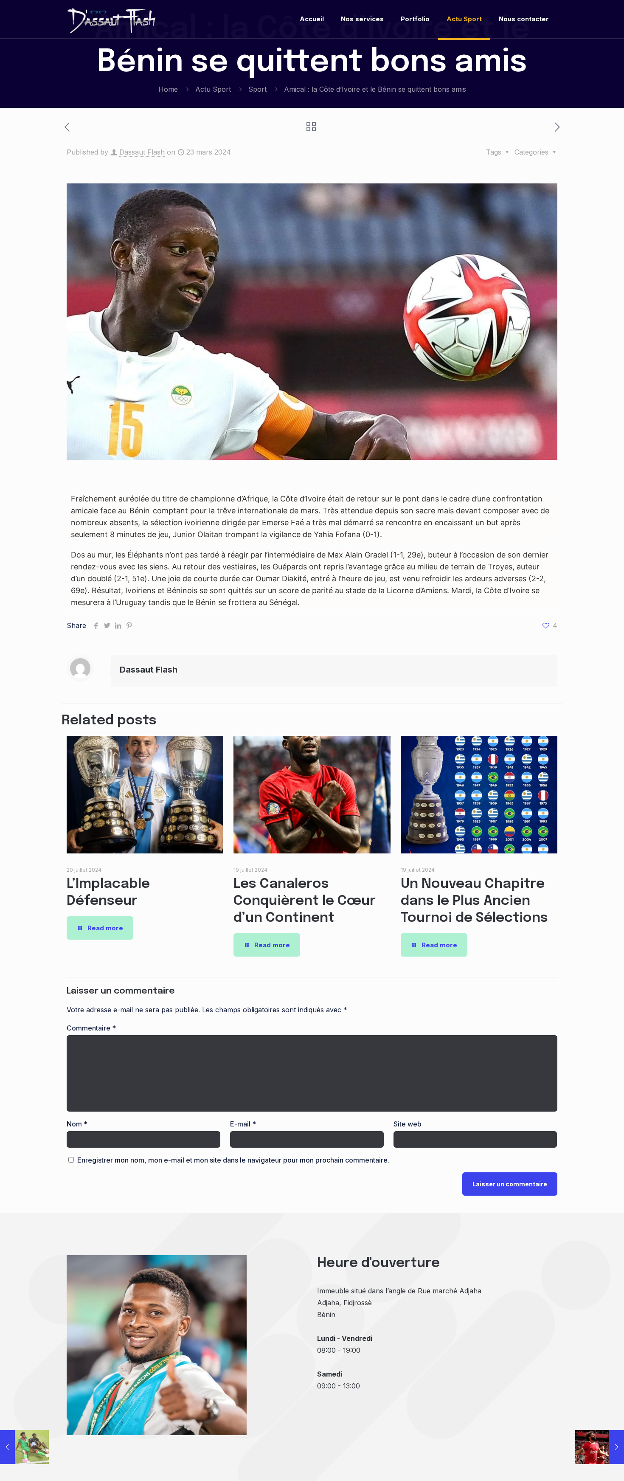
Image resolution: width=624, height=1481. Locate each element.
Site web (408, 1124)
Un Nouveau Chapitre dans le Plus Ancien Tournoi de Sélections (474, 901)
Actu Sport (213, 89)
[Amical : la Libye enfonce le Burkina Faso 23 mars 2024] (24, 1447)
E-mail (243, 1124)
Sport (257, 89)
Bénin (139, 510)
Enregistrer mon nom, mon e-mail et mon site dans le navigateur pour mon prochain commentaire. (233, 1160)
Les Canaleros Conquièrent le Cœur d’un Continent (304, 901)
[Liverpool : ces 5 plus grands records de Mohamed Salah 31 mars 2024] (599, 1447)
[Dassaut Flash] (112, 19)
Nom (77, 1124)
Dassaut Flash (142, 152)
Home (168, 89)
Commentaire (91, 1028)
